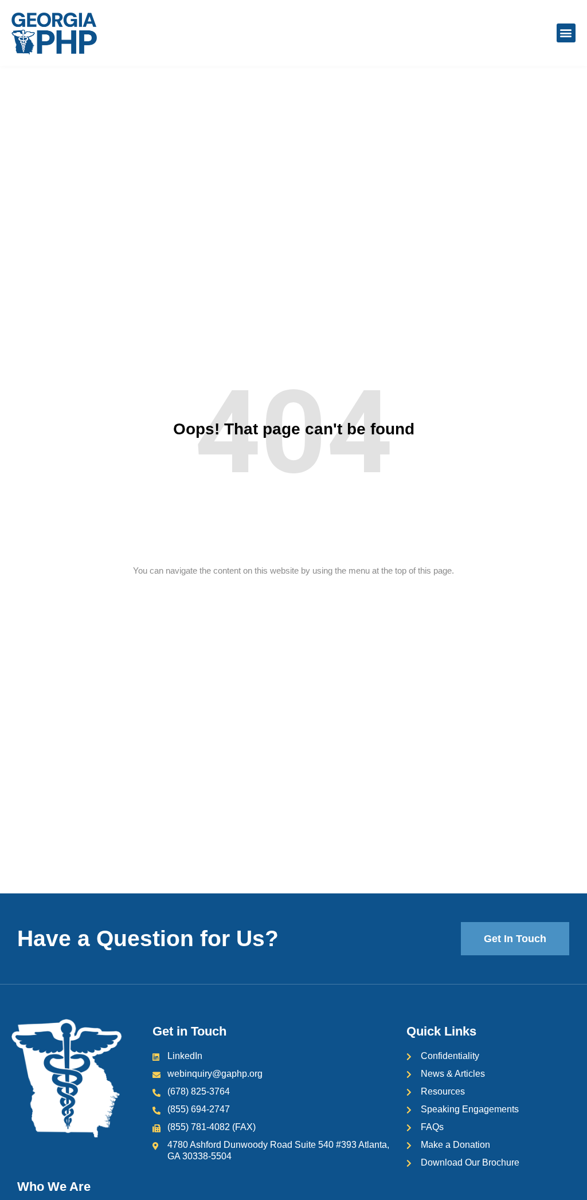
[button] (566, 32)
